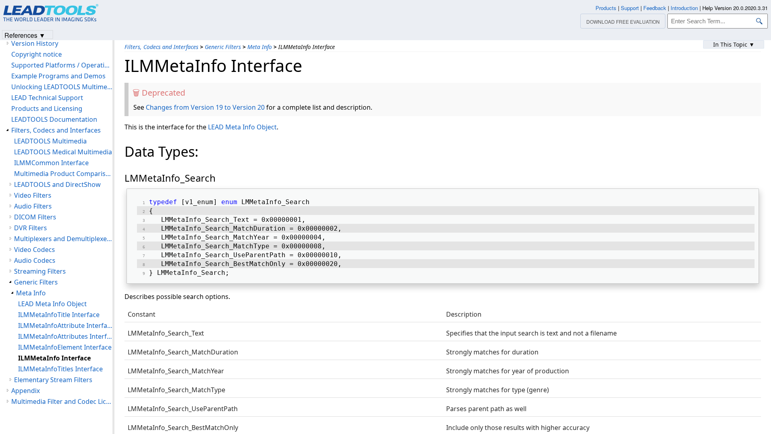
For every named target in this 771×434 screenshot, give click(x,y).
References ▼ (24, 35)
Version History (34, 43)
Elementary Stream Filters (53, 379)
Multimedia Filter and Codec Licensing (61, 401)
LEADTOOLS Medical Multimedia (63, 151)
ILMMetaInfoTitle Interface (59, 314)
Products (606, 8)
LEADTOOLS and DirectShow (57, 184)
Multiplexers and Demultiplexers (63, 238)
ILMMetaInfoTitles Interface (60, 368)
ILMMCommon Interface (51, 162)
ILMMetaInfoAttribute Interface (65, 325)
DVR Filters (30, 227)
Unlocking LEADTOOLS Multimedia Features (61, 86)
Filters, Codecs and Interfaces (161, 47)
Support (630, 8)
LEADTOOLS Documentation (54, 119)
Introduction (684, 8)
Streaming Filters (40, 271)
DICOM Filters (35, 217)
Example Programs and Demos (58, 76)
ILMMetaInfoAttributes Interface (65, 336)
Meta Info (259, 47)
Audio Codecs (34, 260)
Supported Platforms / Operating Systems (61, 65)
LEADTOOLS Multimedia (50, 141)
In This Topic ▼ (734, 44)
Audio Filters (33, 206)
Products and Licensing (46, 108)
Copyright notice (36, 54)
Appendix (25, 390)
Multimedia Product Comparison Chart (63, 173)
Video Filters (32, 195)
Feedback (654, 8)
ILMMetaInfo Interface (54, 358)
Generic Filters (223, 47)
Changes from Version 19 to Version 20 (205, 107)
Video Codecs (34, 249)
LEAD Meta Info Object (242, 127)
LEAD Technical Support (47, 97)
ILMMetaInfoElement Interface (65, 347)
